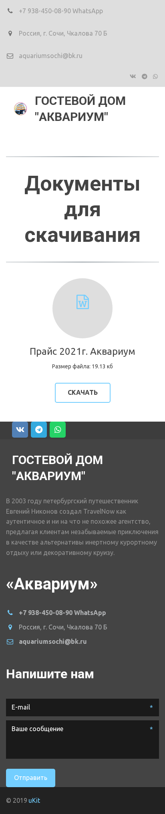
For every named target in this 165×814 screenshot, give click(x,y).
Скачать (83, 392)
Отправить (30, 777)
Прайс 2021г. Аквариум (82, 351)
